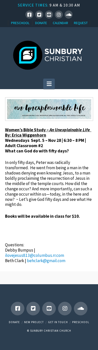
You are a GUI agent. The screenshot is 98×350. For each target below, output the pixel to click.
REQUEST (81, 23)
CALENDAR (60, 23)
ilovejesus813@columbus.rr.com (34, 255)
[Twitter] (39, 15)
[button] (49, 84)
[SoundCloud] (69, 15)
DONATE (41, 23)
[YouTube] (49, 15)
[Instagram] (59, 15)
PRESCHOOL (20, 23)
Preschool (80, 322)
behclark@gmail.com (46, 260)
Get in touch (58, 322)
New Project (34, 322)
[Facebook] (29, 15)
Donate (14, 322)
